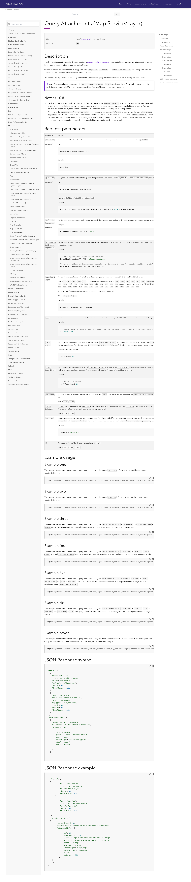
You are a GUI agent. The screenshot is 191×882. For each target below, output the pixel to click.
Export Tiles (14, 165)
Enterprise (8, 9)
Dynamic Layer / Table (18, 154)
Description (164, 38)
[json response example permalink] (97, 768)
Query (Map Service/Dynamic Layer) (23, 251)
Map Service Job (16, 228)
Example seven (167, 75)
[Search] (117, 14)
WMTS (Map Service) (17, 277)
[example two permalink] (67, 492)
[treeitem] (23, 30)
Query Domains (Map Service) (21, 243)
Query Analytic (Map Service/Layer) (22, 236)
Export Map (14, 161)
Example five (166, 68)
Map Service (14, 129)
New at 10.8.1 (166, 42)
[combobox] (23, 24)
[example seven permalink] (71, 633)
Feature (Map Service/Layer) (20, 172)
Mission (16, 9)
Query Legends (15, 247)
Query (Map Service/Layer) (19, 254)
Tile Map (13, 274)
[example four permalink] (68, 546)
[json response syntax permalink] (93, 660)
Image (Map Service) (17, 206)
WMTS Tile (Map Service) (19, 285)
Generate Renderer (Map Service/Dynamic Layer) (22, 184)
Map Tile (13, 221)
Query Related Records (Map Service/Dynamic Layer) (23, 259)
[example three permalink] (70, 519)
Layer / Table (14, 214)
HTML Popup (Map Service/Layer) (22, 199)
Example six (166, 71)
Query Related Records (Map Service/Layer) (23, 265)
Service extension (16, 270)
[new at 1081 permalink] (69, 98)
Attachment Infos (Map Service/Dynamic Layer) (24, 145)
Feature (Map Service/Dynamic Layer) (23, 168)
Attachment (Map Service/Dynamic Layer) (24, 137)
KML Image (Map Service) (19, 210)
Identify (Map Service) (18, 203)
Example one (166, 53)
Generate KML (15, 179)
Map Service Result (17, 232)
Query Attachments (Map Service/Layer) (24, 239)
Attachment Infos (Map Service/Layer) (23, 150)
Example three (167, 60)
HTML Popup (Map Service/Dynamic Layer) (23, 194)
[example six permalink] (65, 603)
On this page (163, 35)
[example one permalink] (68, 464)
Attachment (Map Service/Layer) (21, 140)
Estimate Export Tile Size (18, 157)
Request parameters (167, 46)
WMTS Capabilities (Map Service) (22, 281)
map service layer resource (98, 62)
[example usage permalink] (77, 457)
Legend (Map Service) (18, 217)
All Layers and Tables (17, 133)
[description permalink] (70, 56)
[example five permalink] (67, 573)
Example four (166, 64)
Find (11, 176)
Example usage (165, 49)
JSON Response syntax (168, 79)
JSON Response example (169, 83)
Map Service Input (16, 225)
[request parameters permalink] (87, 129)
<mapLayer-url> (86, 39)
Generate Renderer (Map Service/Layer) (24, 189)
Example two (166, 57)
